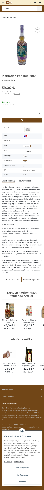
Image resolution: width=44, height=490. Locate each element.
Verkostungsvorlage (32, 280)
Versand (17, 94)
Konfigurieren (22, 475)
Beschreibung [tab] (8, 181)
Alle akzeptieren (22, 467)
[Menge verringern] (4, 113)
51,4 (25, 161)
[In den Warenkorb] (3, 23)
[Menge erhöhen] (39, 113)
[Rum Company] (9, 2)
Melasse (26, 141)
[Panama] (25, 135)
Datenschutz (19, 462)
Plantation (27, 146)
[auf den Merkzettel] (37, 30)
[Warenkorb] (39, 2)
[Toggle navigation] (3, 1)
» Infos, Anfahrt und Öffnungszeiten (15, 424)
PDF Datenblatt (13, 280)
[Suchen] (39, 8)
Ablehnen (22, 482)
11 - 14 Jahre (27, 151)
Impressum (8, 462)
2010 (25, 156)
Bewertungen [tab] (25, 181)
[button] (31, 2)
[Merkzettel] (35, 2)
